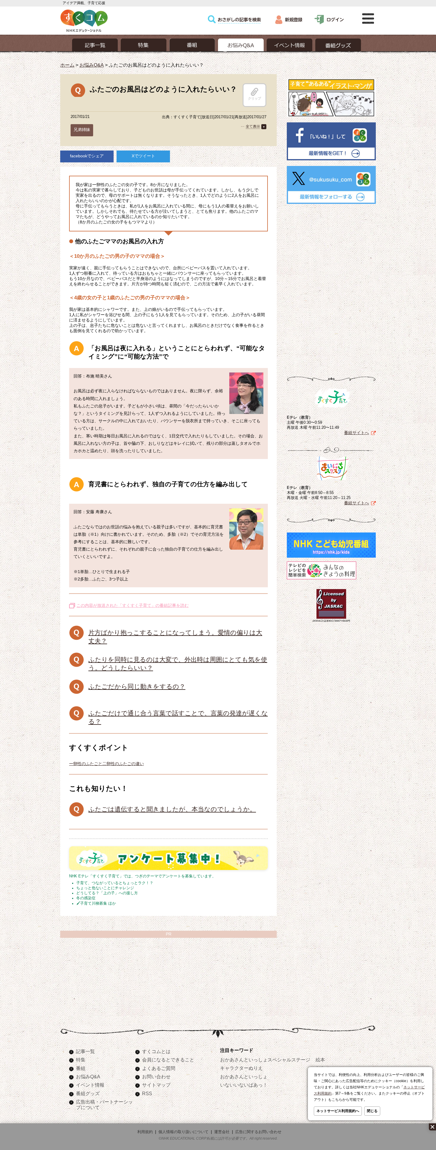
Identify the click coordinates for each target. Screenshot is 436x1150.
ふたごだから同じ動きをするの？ (136, 686)
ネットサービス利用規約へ (337, 1111)
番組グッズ (88, 1093)
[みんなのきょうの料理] (321, 579)
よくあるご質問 (158, 1068)
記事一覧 (85, 1051)
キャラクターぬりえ (241, 1068)
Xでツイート (143, 155)
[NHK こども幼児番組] (331, 557)
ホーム (67, 65)
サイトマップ (156, 1084)
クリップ (254, 98)
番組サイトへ (356, 432)
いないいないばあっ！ (244, 1084)
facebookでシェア (87, 155)
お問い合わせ (156, 1076)
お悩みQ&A (91, 65)
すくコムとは (156, 1051)
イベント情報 (90, 1084)
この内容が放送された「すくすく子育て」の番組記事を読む (133, 605)
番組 (80, 1068)
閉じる (372, 1111)
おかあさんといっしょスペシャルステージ (265, 1059)
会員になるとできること (168, 1059)
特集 (80, 1059)
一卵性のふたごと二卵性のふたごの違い (106, 763)
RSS (147, 1093)
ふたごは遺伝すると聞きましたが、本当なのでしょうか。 (172, 809)
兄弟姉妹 (82, 129)
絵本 (320, 1059)
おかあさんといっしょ (244, 1076)
